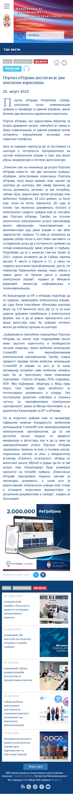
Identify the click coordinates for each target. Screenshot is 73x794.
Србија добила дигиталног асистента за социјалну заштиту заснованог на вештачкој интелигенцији (16, 714)
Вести (7, 62)
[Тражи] (60, 35)
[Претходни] (6, 538)
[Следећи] (66, 538)
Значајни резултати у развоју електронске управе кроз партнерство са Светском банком (17, 747)
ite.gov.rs (57, 780)
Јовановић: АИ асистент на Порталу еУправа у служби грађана (17, 641)
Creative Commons (23, 776)
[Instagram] (35, 786)
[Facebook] (41, 786)
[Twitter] (28, 786)
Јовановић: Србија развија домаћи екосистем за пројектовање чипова (18, 674)
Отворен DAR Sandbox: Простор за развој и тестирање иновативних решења (16, 610)
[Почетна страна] (7, 21)
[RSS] (23, 787)
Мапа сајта (35, 766)
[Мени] (7, 6)
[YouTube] (48, 786)
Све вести (12, 49)
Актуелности (23, 62)
